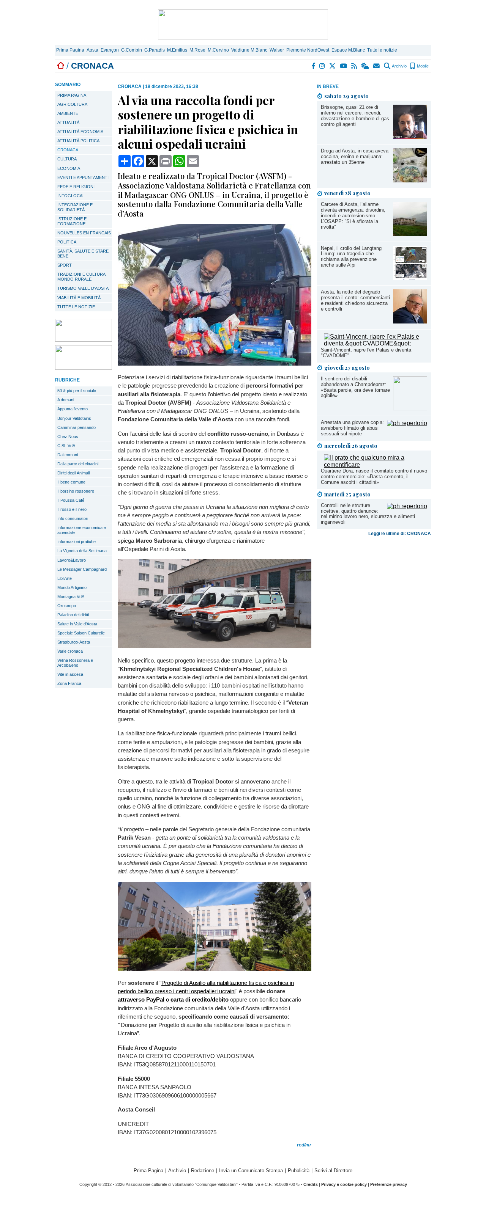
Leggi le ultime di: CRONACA (399, 533)
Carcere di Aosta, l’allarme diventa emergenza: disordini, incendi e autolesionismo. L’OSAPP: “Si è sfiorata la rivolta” (353, 215)
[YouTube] (344, 66)
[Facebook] (313, 66)
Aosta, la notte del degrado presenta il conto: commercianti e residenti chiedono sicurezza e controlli (355, 300)
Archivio (399, 66)
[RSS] (354, 66)
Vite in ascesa (70, 674)
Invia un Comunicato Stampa (251, 1170)
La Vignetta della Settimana (82, 550)
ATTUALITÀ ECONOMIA (80, 131)
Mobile (422, 66)
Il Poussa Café (70, 500)
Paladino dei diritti (73, 614)
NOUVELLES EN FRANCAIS (84, 233)
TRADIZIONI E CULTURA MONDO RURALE (81, 276)
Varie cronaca (70, 651)
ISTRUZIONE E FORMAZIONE (72, 221)
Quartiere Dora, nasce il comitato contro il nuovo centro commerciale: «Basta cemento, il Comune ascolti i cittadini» (374, 476)
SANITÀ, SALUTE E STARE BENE (83, 253)
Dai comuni (67, 454)
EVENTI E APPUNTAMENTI (83, 177)
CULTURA (67, 159)
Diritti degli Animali (73, 473)
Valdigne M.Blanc (249, 50)
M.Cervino (218, 50)
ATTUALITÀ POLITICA (78, 140)
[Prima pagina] (60, 66)
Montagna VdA (70, 596)
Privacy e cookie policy (344, 1184)
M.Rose (197, 50)
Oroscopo (66, 605)
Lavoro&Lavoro (71, 560)
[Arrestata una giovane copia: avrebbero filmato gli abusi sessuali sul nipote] (407, 423)
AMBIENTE (67, 113)
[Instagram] (322, 66)
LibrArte (64, 578)
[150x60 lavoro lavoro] (83, 339)
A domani (65, 399)
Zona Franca (69, 683)
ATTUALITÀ (68, 122)
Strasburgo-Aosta (73, 642)
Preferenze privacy (388, 1184)
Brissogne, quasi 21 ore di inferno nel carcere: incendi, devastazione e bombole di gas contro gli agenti (355, 115)
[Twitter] (332, 66)
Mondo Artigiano (72, 587)
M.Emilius (177, 50)
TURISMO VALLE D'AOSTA (83, 288)
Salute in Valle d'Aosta (77, 624)
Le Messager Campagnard (82, 569)
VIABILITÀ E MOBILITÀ (79, 297)
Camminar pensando (76, 427)
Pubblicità (298, 1170)
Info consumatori (72, 518)
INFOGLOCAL (71, 195)
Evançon (110, 50)
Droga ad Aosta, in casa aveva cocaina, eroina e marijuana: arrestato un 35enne (354, 156)
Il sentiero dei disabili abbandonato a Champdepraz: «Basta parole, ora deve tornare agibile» (355, 387)
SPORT (64, 265)
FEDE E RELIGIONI (76, 186)
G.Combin (131, 50)
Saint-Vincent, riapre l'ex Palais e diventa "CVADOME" (366, 352)
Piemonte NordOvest (307, 50)
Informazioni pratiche (76, 541)
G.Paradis (154, 50)
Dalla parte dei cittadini (77, 464)
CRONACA (67, 150)
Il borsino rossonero (75, 491)
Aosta (92, 50)
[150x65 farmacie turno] (83, 367)
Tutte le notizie (382, 50)
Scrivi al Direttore (333, 1170)
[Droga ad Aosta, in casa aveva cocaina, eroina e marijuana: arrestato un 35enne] (410, 180)
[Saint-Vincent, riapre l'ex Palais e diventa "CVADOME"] (375, 343)
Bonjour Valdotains (74, 418)
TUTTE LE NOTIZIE (76, 307)
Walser (277, 50)
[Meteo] (365, 66)
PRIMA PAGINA (71, 95)
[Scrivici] (376, 66)
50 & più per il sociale (76, 390)
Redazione (202, 1170)
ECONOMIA (68, 168)
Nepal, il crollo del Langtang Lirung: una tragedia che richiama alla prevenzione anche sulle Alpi (351, 256)
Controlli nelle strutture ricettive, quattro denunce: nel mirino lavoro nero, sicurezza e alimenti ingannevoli (368, 513)
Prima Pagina (70, 50)
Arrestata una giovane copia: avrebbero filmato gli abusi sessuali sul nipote (352, 427)
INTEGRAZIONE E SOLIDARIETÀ (75, 207)
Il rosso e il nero (72, 509)
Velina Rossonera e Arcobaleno (75, 662)
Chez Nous (67, 436)
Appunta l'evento (72, 409)
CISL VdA (66, 445)
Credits (310, 1184)
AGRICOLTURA (72, 104)
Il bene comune (71, 482)
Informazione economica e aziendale (81, 530)
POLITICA (66, 242)
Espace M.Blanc (348, 50)
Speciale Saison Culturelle (81, 633)
